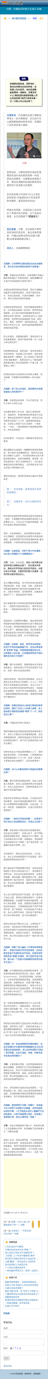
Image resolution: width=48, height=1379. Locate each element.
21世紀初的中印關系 (14, 1247)
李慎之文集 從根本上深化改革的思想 (21, 1285)
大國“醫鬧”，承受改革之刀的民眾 (20, 1261)
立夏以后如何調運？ (14, 1288)
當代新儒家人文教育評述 (16, 1264)
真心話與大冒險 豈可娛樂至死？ (19, 1253)
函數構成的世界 (12, 1297)
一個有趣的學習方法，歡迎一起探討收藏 (23, 1270)
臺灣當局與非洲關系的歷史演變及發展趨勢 (24, 1300)
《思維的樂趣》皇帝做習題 (17, 1303)
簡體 (35, 18)
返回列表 (8, 1366)
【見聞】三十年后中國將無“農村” (20, 1256)
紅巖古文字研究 (12, 1306)
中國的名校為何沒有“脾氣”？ (18, 1250)
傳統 (41, 18)
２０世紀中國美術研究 (15, 1267)
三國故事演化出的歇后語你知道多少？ (22, 1294)
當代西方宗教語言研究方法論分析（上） (23, 1259)
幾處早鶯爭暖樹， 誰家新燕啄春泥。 (21, 1282)
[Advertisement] (24, 47)
